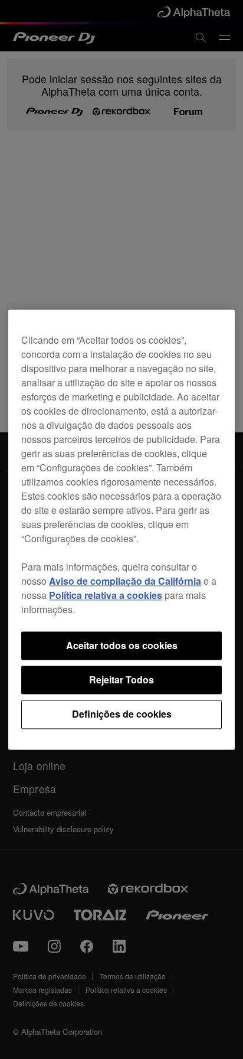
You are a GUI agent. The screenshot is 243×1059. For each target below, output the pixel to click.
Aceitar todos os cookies (122, 645)
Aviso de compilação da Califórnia (125, 581)
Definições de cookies (122, 714)
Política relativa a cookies (105, 595)
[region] (121, 529)
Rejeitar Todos (121, 679)
